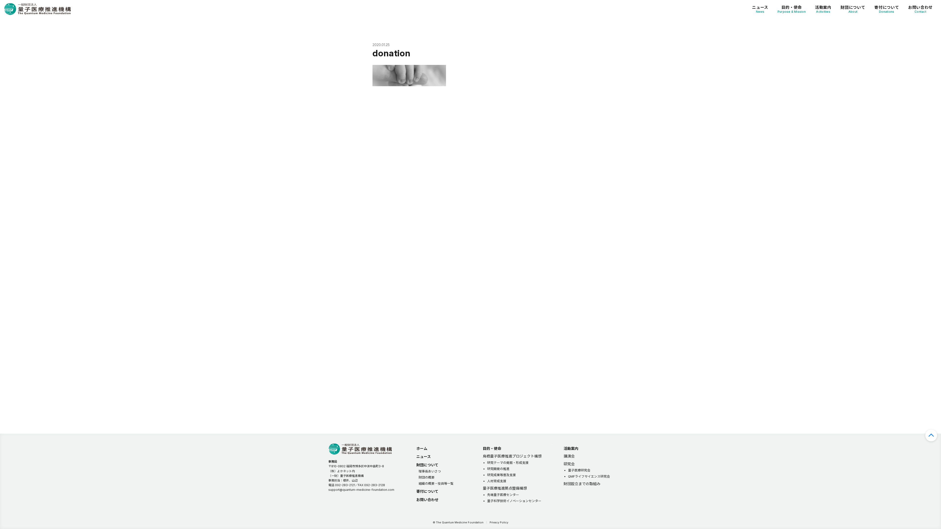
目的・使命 (792, 9)
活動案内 (823, 9)
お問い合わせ (920, 9)
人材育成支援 (496, 481)
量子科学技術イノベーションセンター (514, 501)
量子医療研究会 (579, 470)
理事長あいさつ (430, 471)
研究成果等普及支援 (501, 475)
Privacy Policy (499, 522)
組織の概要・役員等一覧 (436, 483)
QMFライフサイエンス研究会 (589, 476)
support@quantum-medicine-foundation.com (361, 490)
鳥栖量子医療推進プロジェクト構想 (512, 456)
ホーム (421, 448)
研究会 (569, 464)
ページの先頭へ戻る (931, 435)
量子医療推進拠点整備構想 (505, 488)
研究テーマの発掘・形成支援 (508, 463)
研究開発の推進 (498, 469)
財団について (853, 9)
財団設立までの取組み (582, 483)
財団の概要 (426, 477)
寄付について (886, 9)
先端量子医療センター (503, 495)
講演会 (569, 456)
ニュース (760, 9)
